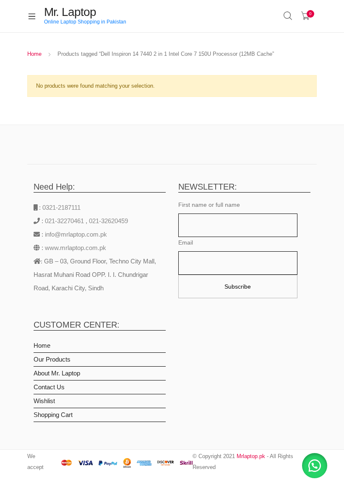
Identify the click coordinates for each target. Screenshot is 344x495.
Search (288, 16)
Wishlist (44, 400)
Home (34, 54)
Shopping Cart (53, 414)
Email (185, 242)
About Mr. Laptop (57, 373)
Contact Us (49, 387)
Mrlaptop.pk (251, 456)
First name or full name (209, 204)
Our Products (52, 359)
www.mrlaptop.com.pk (74, 247)
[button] (314, 465)
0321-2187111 (61, 207)
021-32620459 (108, 220)
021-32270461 (65, 220)
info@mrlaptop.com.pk (75, 234)
